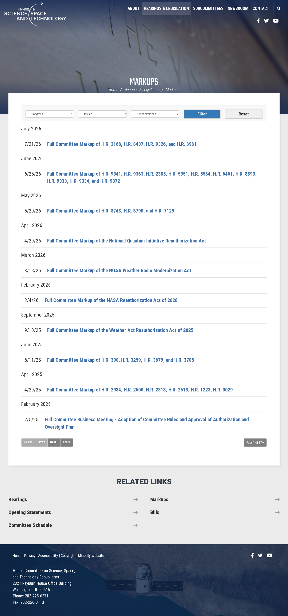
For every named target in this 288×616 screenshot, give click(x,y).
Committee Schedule (30, 525)
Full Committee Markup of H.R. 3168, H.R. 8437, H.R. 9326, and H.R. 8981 (121, 144)
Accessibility (48, 555)
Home (113, 89)
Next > (54, 442)
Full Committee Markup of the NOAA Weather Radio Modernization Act (119, 270)
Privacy (29, 555)
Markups (144, 82)
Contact (261, 8)
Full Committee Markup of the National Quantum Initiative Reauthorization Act (126, 241)
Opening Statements (29, 512)
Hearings (17, 499)
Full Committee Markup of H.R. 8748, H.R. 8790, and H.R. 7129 (110, 211)
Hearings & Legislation (166, 8)
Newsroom (238, 8)
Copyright (68, 555)
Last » (66, 442)
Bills (154, 512)
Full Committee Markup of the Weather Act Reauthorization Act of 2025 (120, 330)
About (134, 8)
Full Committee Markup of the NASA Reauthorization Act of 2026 (111, 300)
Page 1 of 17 (254, 442)
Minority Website (91, 555)
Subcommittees (208, 8)
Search (278, 8)
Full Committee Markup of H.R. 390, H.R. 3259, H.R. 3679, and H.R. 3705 (120, 360)
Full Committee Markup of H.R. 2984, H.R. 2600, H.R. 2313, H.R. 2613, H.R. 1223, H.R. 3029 (140, 390)
